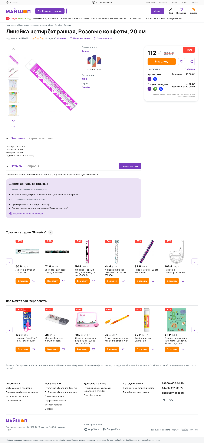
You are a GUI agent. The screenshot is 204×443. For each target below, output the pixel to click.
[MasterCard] (191, 430)
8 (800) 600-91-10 (173, 383)
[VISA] (184, 430)
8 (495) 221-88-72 (104, 2)
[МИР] (175, 430)
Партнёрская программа (136, 392)
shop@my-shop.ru (173, 392)
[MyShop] (16, 422)
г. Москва (190, 69)
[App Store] (91, 429)
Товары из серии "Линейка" (26, 232)
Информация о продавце (19, 388)
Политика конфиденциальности (22, 392)
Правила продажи (54, 396)
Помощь (194, 2)
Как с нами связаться (17, 396)
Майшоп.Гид (24, 18)
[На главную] (18, 11)
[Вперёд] (194, 261)
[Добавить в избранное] (181, 61)
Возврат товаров (53, 404)
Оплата (174, 2)
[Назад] (9, 261)
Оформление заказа (55, 400)
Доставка (163, 2)
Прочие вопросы (14, 400)
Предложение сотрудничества (138, 388)
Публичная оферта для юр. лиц (61, 392)
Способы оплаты (92, 395)
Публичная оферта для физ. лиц (61, 388)
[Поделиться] (191, 61)
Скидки (184, 2)
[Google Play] (111, 429)
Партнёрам (150, 2)
